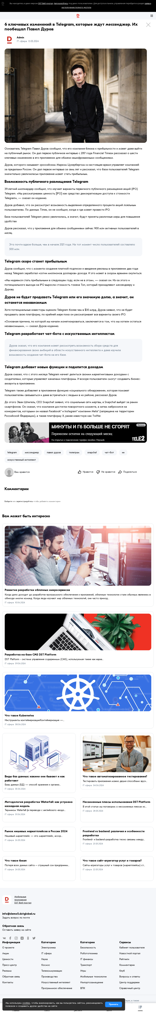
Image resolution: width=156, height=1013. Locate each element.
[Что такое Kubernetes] (78, 693)
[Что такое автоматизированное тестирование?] (117, 754)
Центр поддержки (129, 982)
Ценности (7, 959)
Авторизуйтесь (61, 3)
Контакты (7, 982)
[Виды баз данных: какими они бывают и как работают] (39, 754)
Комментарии (127, 965)
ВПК (82, 988)
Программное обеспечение (56, 988)
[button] (140, 1008)
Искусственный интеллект (55, 982)
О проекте (8, 947)
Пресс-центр (9, 965)
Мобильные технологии (93, 976)
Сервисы (125, 942)
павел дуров (54, 452)
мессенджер (32, 452)
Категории (48, 942)
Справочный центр (129, 988)
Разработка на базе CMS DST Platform (30, 654)
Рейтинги (124, 959)
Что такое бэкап (16, 860)
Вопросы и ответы (129, 976)
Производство (49, 976)
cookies (26, 1003)
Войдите (8, 501)
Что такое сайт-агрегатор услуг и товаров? (112, 860)
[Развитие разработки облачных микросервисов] (78, 556)
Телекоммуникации (51, 970)
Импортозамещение (91, 982)
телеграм (74, 452)
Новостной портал (129, 953)
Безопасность (88, 947)
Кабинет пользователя (132, 947)
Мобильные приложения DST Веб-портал (22, 899)
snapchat (92, 452)
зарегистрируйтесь (24, 501)
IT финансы (86, 959)
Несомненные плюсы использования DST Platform (116, 802)
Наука (44, 959)
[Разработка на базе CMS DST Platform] (78, 632)
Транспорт (86, 965)
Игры (83, 970)
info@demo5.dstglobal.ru (18, 913)
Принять (113, 1004)
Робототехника (89, 953)
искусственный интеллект (21, 459)
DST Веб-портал (45, 3)
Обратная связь (13, 926)
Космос (45, 965)
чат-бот (109, 452)
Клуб (122, 970)
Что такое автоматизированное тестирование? (115, 776)
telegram (12, 452)
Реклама (141, 425)
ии (123, 452)
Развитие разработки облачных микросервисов (37, 590)
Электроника (48, 947)
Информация (11, 942)
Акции (5, 953)
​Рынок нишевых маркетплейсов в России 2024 (36, 831)
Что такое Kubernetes (19, 715)
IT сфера (9, 602)
